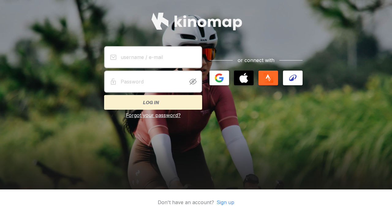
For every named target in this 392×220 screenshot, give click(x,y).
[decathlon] (293, 78)
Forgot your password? (153, 115)
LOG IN (151, 102)
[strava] (268, 78)
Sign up (225, 202)
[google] (219, 78)
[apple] (244, 78)
